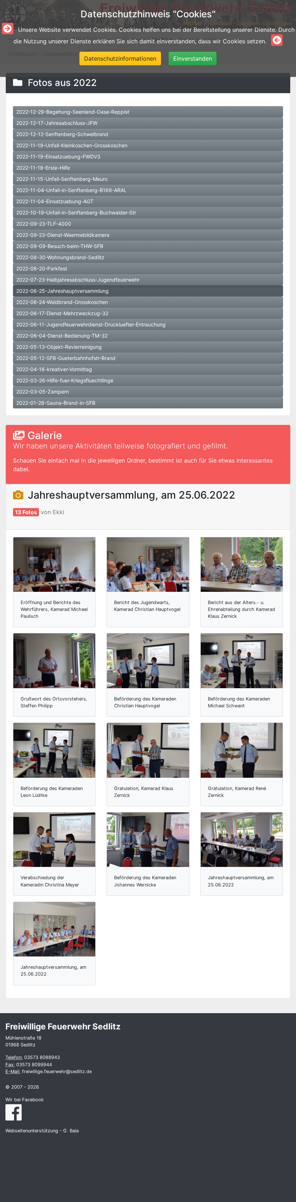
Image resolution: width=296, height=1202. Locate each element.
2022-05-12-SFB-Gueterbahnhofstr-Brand (66, 358)
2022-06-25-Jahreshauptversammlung (62, 291)
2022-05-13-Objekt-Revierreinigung (59, 347)
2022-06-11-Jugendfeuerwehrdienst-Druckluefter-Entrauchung (91, 324)
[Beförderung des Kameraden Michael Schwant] (242, 660)
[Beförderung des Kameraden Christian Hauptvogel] (148, 660)
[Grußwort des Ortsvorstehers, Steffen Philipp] (54, 660)
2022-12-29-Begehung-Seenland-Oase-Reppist (72, 112)
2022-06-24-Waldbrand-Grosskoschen (62, 302)
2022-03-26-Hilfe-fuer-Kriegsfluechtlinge (64, 380)
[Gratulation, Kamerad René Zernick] (242, 750)
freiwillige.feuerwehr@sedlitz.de (57, 1071)
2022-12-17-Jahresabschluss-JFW (56, 123)
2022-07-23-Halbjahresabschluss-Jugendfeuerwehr (77, 280)
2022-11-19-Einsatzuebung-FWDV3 (58, 156)
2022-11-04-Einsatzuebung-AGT (54, 201)
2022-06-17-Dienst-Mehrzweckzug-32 (62, 313)
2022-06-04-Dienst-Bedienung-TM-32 (62, 336)
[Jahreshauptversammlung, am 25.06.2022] (242, 839)
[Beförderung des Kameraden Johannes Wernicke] (148, 839)
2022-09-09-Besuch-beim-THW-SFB (59, 246)
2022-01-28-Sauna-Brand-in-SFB (55, 403)
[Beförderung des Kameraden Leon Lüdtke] (54, 750)
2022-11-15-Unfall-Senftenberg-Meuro (62, 179)
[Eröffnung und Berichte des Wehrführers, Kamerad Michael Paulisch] (54, 564)
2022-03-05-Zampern (42, 392)
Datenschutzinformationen (120, 58)
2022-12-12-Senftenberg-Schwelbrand (62, 134)
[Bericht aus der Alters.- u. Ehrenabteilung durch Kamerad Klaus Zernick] (242, 564)
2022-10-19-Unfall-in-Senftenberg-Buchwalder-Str (76, 212)
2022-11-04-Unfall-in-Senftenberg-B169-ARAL (71, 190)
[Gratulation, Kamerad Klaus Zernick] (148, 750)
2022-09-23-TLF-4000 (43, 224)
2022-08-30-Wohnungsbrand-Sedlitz (60, 257)
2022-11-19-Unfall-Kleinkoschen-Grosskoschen (71, 145)
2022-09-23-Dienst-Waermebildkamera (62, 235)
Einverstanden (192, 58)
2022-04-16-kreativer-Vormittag (54, 369)
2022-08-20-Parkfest (41, 268)
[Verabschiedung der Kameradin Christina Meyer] (54, 839)
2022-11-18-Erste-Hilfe (43, 168)
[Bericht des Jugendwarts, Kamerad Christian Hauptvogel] (148, 564)
